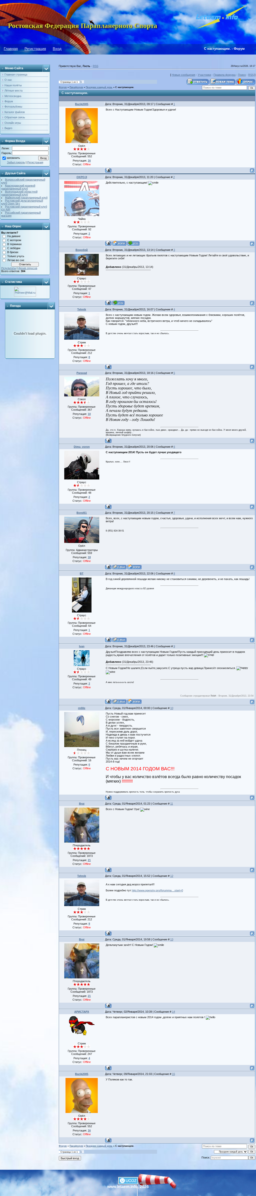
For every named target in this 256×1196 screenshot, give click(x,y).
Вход (57, 49)
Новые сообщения (183, 74)
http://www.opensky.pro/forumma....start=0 (157, 890)
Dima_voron (82, 446)
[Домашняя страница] (119, 243)
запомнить (13, 158)
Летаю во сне (15, 260)
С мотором (14, 240)
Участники (204, 74)
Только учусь (15, 256)
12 (171, 875)
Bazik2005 (81, 104)
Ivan (81, 646)
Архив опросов (27, 268)
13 (171, 939)
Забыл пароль (16, 162)
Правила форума (225, 74)
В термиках (14, 244)
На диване (13, 236)
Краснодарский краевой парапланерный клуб (18, 187)
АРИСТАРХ (81, 1011)
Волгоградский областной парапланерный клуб (19, 193)
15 (173, 1073)
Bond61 (81, 512)
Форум (63, 87)
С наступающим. (124, 87)
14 (173, 1011)
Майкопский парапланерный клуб (26, 197)
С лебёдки (13, 248)
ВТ (82, 573)
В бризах (12, 252)
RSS (95, 66)
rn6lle (81, 708)
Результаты (8, 268)
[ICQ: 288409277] (133, 243)
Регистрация (35, 49)
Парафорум (76, 87)
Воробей (82, 249)
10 (171, 708)
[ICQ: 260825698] (118, 302)
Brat (81, 803)
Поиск (242, 74)
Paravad (81, 372)
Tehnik (81, 309)
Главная (11, 49)
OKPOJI (81, 177)
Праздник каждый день (99, 87)
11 (171, 803)
